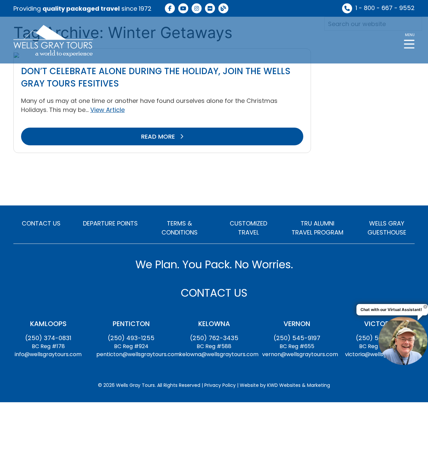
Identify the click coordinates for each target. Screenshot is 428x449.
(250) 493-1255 (131, 338)
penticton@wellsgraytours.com (138, 354)
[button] (409, 40)
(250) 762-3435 (214, 338)
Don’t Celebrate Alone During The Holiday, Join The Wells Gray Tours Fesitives (156, 77)
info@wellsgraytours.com (48, 354)
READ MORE (159, 136)
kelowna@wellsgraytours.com (218, 354)
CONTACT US (41, 223)
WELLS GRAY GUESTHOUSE (386, 228)
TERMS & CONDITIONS (180, 228)
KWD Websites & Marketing (298, 385)
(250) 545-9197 (297, 338)
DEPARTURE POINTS (110, 223)
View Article (107, 110)
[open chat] (403, 340)
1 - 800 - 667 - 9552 (385, 8)
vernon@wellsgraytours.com (300, 354)
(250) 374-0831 (48, 338)
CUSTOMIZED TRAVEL (248, 228)
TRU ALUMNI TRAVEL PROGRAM (317, 228)
